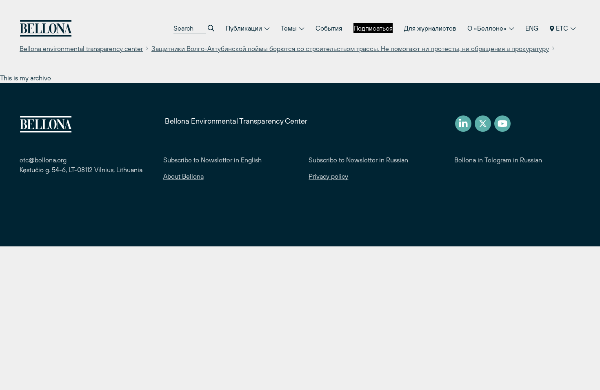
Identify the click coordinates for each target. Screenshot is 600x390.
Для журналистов (430, 28)
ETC (562, 28)
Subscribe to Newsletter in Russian (358, 160)
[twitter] (483, 123)
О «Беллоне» (487, 28)
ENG (531, 28)
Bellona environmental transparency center (81, 48)
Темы (289, 28)
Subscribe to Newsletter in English (212, 160)
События (329, 28)
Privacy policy (328, 176)
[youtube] (502, 123)
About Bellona (183, 176)
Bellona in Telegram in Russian (498, 160)
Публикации (245, 28)
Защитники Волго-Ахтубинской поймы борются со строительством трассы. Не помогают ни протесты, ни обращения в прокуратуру (350, 48)
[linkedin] (463, 123)
